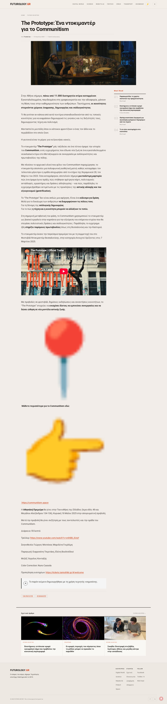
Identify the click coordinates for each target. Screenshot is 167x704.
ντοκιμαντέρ (41, 596)
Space (118, 4)
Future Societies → (139, 613)
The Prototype (28, 596)
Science (90, 4)
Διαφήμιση (130, 681)
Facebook (140, 672)
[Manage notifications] (161, 699)
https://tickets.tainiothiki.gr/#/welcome (65, 572)
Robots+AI (100, 4)
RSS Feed (140, 681)
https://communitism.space (35, 502)
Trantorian (27, 36)
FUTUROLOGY (20, 4)
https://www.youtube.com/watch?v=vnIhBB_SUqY (54, 538)
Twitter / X (141, 677)
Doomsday (140, 4)
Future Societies (33, 15)
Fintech (110, 4)
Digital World (78, 4)
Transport (128, 4)
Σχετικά (129, 672)
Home (23, 15)
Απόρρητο (130, 685)
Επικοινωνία (131, 677)
